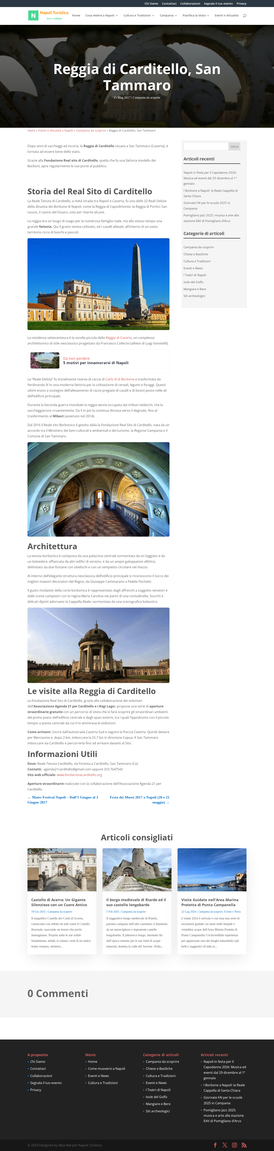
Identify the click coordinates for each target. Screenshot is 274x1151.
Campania (167, 15)
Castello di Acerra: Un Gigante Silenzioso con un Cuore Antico (59, 902)
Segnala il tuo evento (218, 3)
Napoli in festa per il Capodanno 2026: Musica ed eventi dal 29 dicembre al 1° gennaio (210, 177)
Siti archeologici (194, 296)
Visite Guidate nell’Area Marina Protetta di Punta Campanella (209, 902)
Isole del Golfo (193, 282)
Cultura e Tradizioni (137, 15)
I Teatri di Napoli (195, 275)
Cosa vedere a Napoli (99, 15)
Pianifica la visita (194, 15)
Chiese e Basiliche (196, 254)
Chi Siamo (151, 3)
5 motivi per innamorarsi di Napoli (96, 362)
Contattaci (169, 3)
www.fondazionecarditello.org (79, 775)
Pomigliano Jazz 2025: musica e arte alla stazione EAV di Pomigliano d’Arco (224, 1115)
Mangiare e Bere (195, 289)
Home (76, 15)
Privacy (242, 3)
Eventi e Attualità (226, 15)
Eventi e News (193, 268)
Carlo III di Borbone (120, 379)
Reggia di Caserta (119, 337)
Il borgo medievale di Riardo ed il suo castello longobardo (136, 902)
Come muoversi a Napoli (106, 1068)
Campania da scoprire (146, 97)
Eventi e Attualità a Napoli (55, 130)
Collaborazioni (190, 3)
